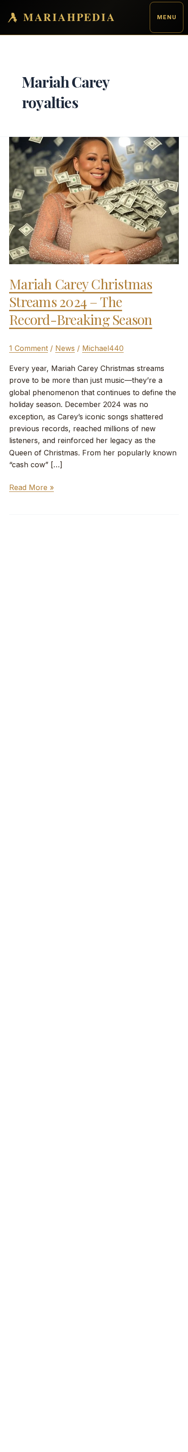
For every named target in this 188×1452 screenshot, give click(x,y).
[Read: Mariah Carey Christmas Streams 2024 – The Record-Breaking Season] (94, 199)
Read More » (31, 487)
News (65, 348)
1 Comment (28, 348)
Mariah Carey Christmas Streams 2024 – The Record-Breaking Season (80, 302)
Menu (167, 17)
